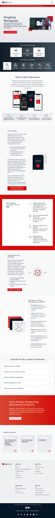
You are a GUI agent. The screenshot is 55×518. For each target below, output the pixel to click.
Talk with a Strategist (20, 488)
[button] (40, 24)
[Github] (30, 514)
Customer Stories (39, 467)
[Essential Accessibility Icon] (27, 508)
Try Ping (17, 490)
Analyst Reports (39, 473)
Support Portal (38, 488)
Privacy (22, 510)
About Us (17, 467)
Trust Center (18, 475)
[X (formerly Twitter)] (18, 514)
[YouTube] (27, 514)
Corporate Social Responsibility (23, 469)
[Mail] (33, 514)
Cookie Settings (34, 510)
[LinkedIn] (21, 514)
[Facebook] (24, 514)
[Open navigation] (52, 2)
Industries (37, 471)
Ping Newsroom (19, 477)
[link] (10, 32)
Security (27, 510)
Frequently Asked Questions (42, 494)
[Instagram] (36, 514)
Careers (17, 473)
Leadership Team (19, 471)
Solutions (37, 469)
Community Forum (40, 490)
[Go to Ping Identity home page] (7, 2)
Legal (17, 510)
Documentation (39, 492)
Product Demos (19, 492)
